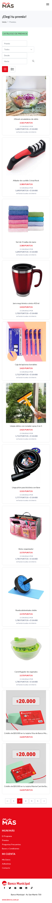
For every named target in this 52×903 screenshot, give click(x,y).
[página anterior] (7, 801)
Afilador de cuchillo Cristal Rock (26, 180)
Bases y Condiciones (10, 848)
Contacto (6, 868)
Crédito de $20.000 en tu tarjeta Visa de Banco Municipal (27, 733)
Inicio (4, 22)
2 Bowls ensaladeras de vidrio (26, 119)
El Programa (7, 836)
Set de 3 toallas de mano (26, 242)
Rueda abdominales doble (26, 610)
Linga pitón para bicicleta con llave (26, 487)
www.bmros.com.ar (10, 899)
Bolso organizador (26, 549)
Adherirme (6, 864)
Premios (5, 840)
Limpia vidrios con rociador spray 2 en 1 (26, 426)
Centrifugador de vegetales (26, 672)
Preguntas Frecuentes (11, 844)
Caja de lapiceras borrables (26, 364)
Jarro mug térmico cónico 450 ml (26, 303)
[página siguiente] (43, 801)
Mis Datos (6, 859)
